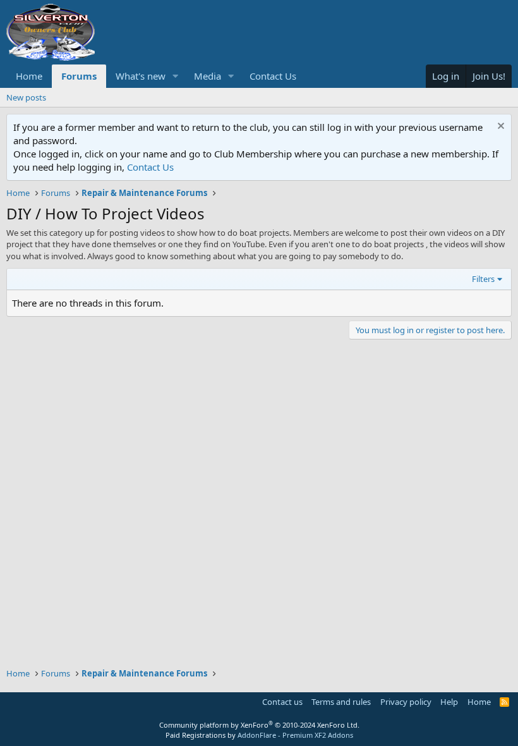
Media (207, 76)
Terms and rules (341, 701)
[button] (175, 76)
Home (29, 76)
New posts (26, 97)
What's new (141, 76)
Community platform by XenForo (259, 725)
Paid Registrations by (259, 735)
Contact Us (273, 76)
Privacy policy (405, 701)
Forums (79, 76)
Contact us (282, 701)
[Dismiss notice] (499, 127)
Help (449, 701)
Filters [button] (483, 278)
